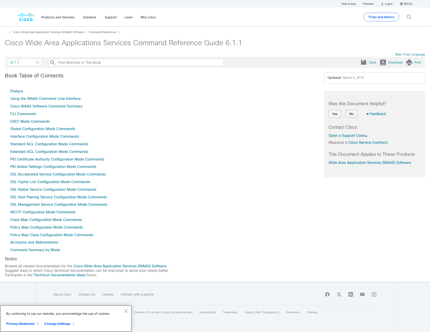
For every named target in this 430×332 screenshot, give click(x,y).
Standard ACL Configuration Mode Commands (49, 144)
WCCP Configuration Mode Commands (42, 212)
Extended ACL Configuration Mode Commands (49, 152)
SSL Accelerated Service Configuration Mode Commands (58, 174)
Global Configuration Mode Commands (42, 129)
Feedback (378, 114)
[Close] (126, 311)
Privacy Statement (20, 324)
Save (372, 62)
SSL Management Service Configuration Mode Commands (58, 204)
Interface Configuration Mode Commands (44, 136)
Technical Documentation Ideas (60, 275)
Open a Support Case (347, 135)
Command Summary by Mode (35, 250)
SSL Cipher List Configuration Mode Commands (50, 182)
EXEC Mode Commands (30, 121)
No (351, 114)
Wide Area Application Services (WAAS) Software (370, 163)
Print (417, 62)
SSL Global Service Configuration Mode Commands (53, 189)
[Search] (52, 62)
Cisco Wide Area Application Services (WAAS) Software (119, 266)
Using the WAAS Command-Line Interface (45, 99)
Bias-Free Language (410, 54)
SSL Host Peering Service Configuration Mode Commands (58, 197)
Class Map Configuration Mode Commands (46, 220)
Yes (335, 114)
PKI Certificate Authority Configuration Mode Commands (57, 159)
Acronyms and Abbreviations (34, 242)
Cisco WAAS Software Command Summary (46, 106)
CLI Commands (23, 114)
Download (395, 62)
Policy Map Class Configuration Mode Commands (51, 235)
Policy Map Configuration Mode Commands (46, 227)
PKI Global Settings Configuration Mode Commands (53, 167)
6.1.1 (15, 62)
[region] (66, 318)
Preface (16, 91)
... (6, 32)
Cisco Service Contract (367, 142)
